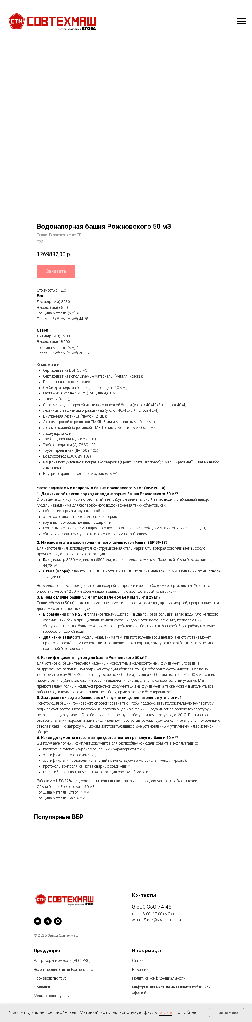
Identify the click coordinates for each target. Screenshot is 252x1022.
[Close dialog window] (242, 9)
